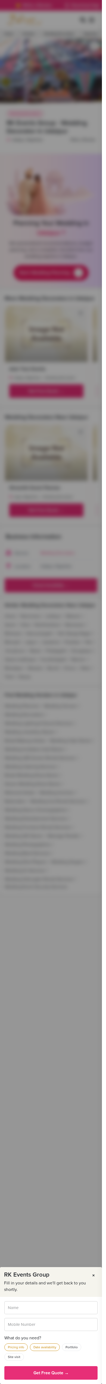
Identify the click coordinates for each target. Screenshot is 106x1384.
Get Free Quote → (51, 1373)
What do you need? (22, 1338)
